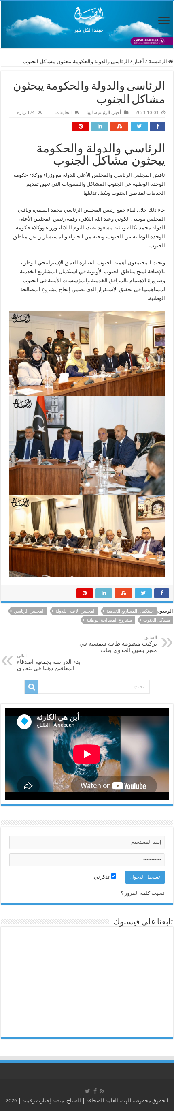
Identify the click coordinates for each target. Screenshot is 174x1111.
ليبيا (90, 112)
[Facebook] (95, 1091)
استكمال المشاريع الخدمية (130, 611)
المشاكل (96, 184)
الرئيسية (158, 61)
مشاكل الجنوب (156, 620)
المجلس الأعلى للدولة (75, 611)
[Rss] (102, 1091)
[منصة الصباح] (87, 24)
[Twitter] (87, 1091)
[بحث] (31, 687)
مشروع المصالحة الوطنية (109, 620)
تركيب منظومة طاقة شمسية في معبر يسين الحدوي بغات (118, 644)
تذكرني (102, 877)
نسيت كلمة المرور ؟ (143, 893)
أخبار (139, 61)
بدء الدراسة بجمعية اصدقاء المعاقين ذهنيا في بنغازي (49, 662)
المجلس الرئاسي (29, 611)
